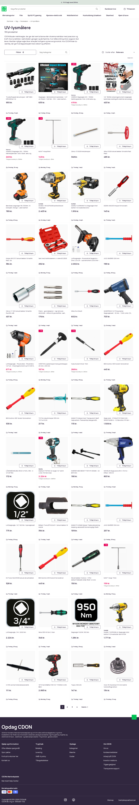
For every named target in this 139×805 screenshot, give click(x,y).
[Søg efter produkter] (96, 8)
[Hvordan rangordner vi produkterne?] (103, 52)
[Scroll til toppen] (134, 717)
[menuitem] (8, 15)
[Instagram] (65, 800)
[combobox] (54, 8)
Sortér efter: (110, 52)
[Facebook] (73, 800)
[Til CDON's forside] (4, 8)
